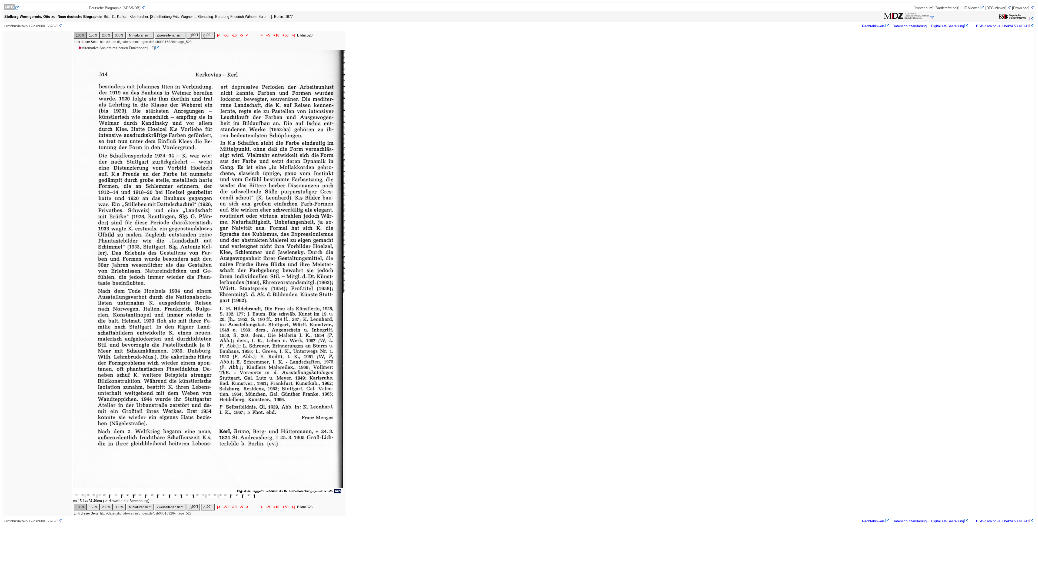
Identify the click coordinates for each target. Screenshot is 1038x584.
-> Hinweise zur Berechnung (126, 501)
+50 (285, 35)
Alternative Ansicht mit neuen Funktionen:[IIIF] (118, 48)
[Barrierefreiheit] (946, 8)
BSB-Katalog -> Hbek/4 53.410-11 (1002, 26)
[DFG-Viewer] (995, 8)
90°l (195, 35)
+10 (276, 35)
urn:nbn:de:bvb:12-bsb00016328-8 (30, 26)
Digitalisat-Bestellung (947, 26)
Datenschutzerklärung (910, 26)
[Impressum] (923, 8)
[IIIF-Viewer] (970, 8)
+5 (268, 35)
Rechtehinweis (873, 26)
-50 (225, 35)
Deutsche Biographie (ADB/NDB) (114, 8)
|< (218, 35)
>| (293, 35)
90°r (210, 35)
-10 (234, 35)
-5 (241, 35)
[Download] (1020, 8)
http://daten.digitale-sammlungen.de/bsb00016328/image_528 (146, 42)
